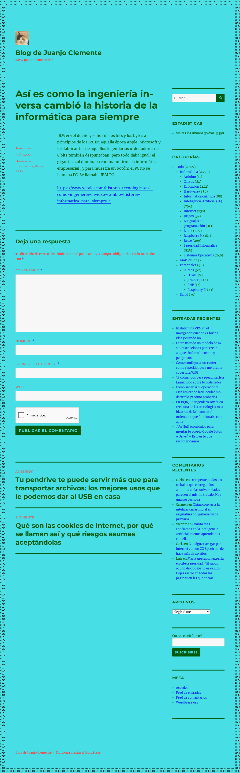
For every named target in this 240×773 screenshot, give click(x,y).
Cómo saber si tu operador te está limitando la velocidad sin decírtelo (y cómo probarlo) (198, 392)
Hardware (23, 161)
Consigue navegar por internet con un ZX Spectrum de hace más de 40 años (200, 549)
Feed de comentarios (191, 698)
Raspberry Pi (193, 236)
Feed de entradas (188, 693)
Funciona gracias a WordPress (78, 753)
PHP (191, 285)
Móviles (186, 260)
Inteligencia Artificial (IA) (203, 201)
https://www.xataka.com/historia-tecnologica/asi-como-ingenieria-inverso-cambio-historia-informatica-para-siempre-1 (105, 194)
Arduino (190, 177)
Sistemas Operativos (199, 255)
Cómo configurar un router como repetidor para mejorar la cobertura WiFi (199, 368)
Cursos (189, 182)
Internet (190, 211)
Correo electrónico (37, 364)
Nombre (24, 341)
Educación (191, 187)
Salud (184, 295)
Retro (39, 166)
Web (19, 387)
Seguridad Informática (200, 246)
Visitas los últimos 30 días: (196, 133)
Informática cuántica (199, 196)
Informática (24, 166)
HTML (192, 275)
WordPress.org (187, 702)
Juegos (189, 216)
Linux (188, 231)
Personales (188, 265)
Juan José (23, 148)
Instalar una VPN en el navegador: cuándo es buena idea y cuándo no (197, 333)
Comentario (28, 270)
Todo (19, 171)
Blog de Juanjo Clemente (58, 53)
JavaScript (195, 280)
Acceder (182, 688)
